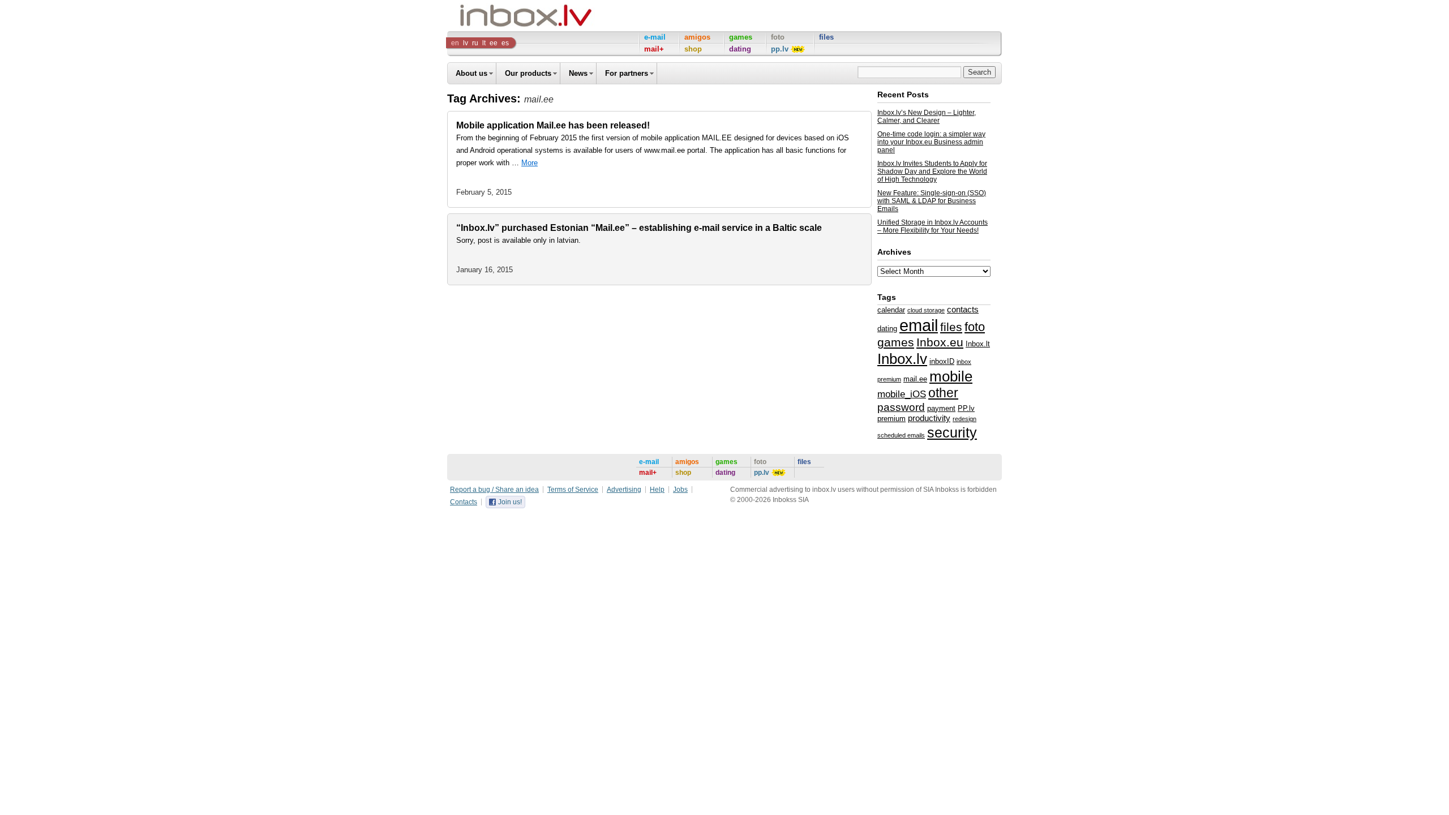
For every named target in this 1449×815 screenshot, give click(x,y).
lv (465, 43)
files (951, 326)
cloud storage (926, 310)
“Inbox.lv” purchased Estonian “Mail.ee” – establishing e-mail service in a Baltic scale (639, 228)
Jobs (680, 490)
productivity (929, 418)
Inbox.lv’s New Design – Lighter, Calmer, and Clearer (926, 117)
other (943, 392)
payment (941, 408)
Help (657, 490)
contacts (963, 309)
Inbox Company (500, 15)
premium (891, 418)
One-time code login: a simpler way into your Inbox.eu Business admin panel (931, 142)
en (455, 43)
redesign (964, 418)
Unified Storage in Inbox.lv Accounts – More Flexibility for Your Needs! (932, 226)
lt (484, 43)
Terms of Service (572, 490)
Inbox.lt (978, 344)
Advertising (624, 490)
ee (494, 43)
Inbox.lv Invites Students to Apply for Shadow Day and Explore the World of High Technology (932, 171)
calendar (891, 310)
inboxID (941, 361)
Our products (528, 73)
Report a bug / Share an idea (494, 490)
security (952, 432)
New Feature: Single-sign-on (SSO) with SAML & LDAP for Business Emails (931, 201)
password (901, 407)
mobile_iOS (901, 394)
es (505, 43)
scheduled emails (901, 435)
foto (974, 327)
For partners (626, 73)
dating (887, 328)
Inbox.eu (939, 342)
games (895, 342)
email (918, 325)
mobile (950, 376)
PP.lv (966, 408)
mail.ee (915, 379)
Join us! (510, 502)
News (578, 73)
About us (471, 73)
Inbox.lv (902, 359)
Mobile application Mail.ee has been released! (553, 125)
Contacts (463, 502)
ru (475, 43)
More (529, 162)
